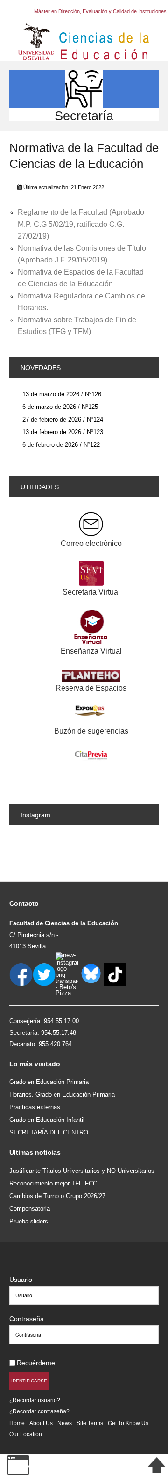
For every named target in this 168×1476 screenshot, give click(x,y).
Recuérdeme (36, 1363)
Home (17, 1423)
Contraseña (26, 1319)
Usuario (20, 1279)
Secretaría (84, 116)
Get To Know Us (128, 1423)
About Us (41, 1423)
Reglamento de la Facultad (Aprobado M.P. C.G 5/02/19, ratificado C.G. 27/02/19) (81, 224)
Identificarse (29, 1380)
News (64, 1423)
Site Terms (90, 1423)
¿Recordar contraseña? (39, 1411)
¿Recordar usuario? (34, 1400)
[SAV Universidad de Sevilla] (29, 1264)
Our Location (25, 1434)
